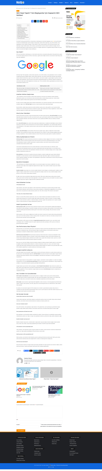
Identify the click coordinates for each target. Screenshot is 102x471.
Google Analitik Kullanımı (22, 36)
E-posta (18, 424)
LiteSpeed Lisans (37, 453)
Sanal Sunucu (36, 441)
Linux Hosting (19, 443)
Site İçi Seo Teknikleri (21, 29)
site (53, 41)
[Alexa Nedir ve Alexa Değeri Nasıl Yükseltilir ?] (55, 390)
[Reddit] (46, 21)
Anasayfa (19, 8)
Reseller (61, 2)
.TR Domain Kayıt (73, 443)
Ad (17, 419)
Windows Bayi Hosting (20, 460)
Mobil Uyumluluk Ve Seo (22, 33)
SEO (22, 8)
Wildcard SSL (54, 441)
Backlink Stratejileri (21, 31)
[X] (35, 21)
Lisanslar (76, 2)
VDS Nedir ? (72, 454)
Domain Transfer (73, 441)
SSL (71, 2)
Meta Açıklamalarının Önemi (22, 30)
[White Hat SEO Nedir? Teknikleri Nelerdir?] (23, 390)
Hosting (55, 2)
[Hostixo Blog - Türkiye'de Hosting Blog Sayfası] (20, 2)
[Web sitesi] (25, 363)
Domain (49, 2)
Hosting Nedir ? (72, 451)
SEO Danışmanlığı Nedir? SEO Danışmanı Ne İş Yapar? (38, 387)
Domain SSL (54, 443)
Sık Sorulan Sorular (21, 38)
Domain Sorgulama (73, 445)
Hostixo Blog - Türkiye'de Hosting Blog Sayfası (59, 465)
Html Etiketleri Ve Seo (21, 32)
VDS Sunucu (36, 443)
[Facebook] (32, 21)
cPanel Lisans (36, 451)
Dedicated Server (37, 445)
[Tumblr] (41, 21)
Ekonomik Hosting (19, 445)
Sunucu (66, 2)
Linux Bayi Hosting (19, 458)
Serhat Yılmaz (28, 358)
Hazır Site (18, 452)
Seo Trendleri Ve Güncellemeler (23, 37)
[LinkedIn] (38, 21)
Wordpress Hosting (20, 447)
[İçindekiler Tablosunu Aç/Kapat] (27, 25)
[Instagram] (29, 363)
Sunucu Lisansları (37, 454)
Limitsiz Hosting (19, 441)
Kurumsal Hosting (19, 449)
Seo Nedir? (19, 26)
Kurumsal (82, 2)
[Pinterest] (44, 21)
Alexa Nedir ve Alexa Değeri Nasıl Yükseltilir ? (54, 395)
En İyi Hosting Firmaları (74, 453)
